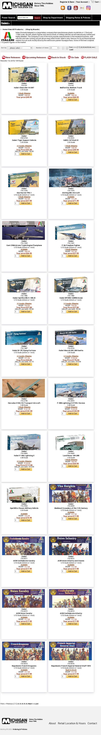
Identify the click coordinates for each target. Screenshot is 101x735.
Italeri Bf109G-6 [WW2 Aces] (71, 298)
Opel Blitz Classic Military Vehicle (24, 508)
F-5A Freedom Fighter (71, 245)
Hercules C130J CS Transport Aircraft (24, 403)
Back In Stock (59, 57)
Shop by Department (53, 18)
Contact (6, 23)
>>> (93, 47)
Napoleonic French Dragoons (24, 666)
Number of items (42, 48)
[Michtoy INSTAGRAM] (88, 8)
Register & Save (67, 2)
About (52, 723)
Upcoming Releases (36, 57)
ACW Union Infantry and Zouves (71, 561)
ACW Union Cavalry (24, 613)
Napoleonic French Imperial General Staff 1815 (71, 666)
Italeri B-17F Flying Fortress (24, 350)
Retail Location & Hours (72, 723)
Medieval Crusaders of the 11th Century (71, 508)
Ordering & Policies (20, 729)
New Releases (13, 57)
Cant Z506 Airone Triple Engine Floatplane (24, 245)
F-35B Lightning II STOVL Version (71, 403)
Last (71, 50)
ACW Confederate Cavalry (24, 561)
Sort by (4, 48)
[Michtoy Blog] (63, 8)
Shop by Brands (32, 29)
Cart (97, 2)
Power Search (8, 18)
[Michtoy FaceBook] (69, 8)
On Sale (75, 57)
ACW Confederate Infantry (71, 613)
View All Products (15, 29)
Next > (30, 704)
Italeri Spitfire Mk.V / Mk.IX (24, 298)
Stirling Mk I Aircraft (71, 193)
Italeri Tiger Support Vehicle (24, 140)
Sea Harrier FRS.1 (24, 193)
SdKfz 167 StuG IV (71, 140)
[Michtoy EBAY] (82, 8)
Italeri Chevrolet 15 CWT (24, 88)
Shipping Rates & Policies (78, 18)
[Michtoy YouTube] (76, 8)
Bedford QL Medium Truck (71, 88)
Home (5, 29)
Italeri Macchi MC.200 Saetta (71, 350)
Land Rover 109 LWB (71, 456)
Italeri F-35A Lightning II (24, 456)
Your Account (82, 2)
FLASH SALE (90, 57)
